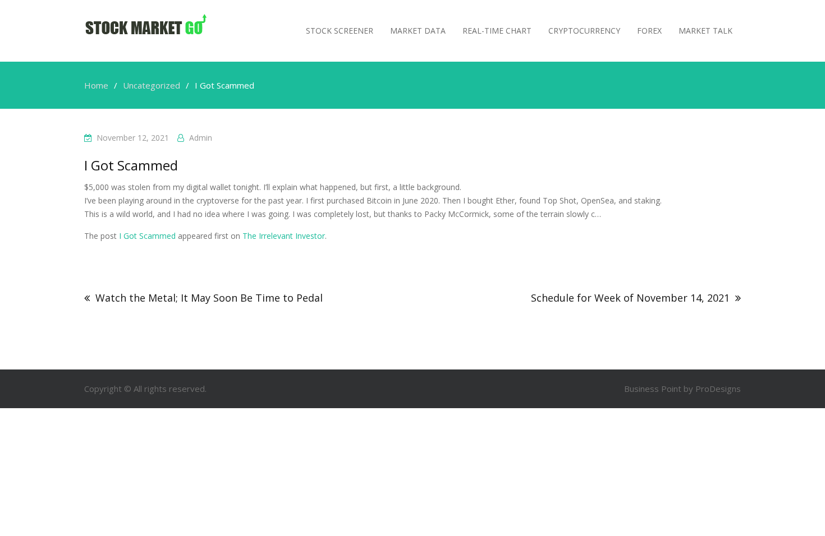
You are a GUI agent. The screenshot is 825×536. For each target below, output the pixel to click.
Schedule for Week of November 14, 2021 (630, 297)
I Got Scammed (147, 235)
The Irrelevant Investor (283, 235)
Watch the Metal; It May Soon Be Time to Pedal (209, 297)
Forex (649, 30)
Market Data (418, 30)
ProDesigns (718, 388)
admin (200, 137)
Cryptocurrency (584, 30)
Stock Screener (339, 30)
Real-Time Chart (496, 30)
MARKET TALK (705, 30)
